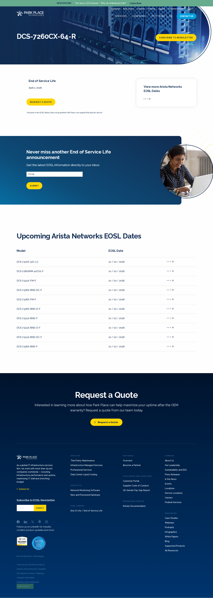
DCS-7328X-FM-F (26, 299)
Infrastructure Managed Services (87, 465)
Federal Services (173, 502)
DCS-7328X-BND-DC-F (29, 290)
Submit (34, 186)
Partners (151, 9)
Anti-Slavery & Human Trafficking (30, 573)
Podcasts (169, 527)
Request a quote (41, 102)
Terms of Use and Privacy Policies (31, 565)
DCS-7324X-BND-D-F (28, 327)
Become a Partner (132, 465)
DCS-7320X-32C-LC (27, 261)
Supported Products (175, 546)
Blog (167, 541)
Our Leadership (172, 465)
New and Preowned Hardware (85, 495)
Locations (169, 488)
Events (168, 484)
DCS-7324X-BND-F (27, 318)
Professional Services (81, 470)
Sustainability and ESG (176, 470)
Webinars (169, 523)
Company (141, 9)
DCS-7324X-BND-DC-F (29, 337)
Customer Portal (175, 9)
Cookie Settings (23, 586)
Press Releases (172, 474)
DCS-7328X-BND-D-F (28, 309)
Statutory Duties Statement (28, 582)
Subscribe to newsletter (176, 37)
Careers (169, 497)
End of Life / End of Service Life (86, 511)
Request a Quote (108, 422)
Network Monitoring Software (85, 490)
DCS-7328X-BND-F (27, 346)
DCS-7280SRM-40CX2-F (30, 271)
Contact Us (186, 16)
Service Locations (173, 493)
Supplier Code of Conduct (136, 485)
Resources (115, 9)
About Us (169, 460)
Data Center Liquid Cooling (84, 474)
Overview (127, 460)
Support (161, 9)
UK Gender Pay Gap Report (136, 490)
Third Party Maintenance (83, 460)
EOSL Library (128, 9)
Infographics (171, 532)
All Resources (171, 550)
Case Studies (171, 518)
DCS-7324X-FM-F (26, 280)
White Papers (171, 536)
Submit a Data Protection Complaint (31, 569)
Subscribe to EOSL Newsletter (36, 500)
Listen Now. (136, 3)
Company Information (25, 578)
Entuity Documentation (134, 506)
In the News (170, 479)
